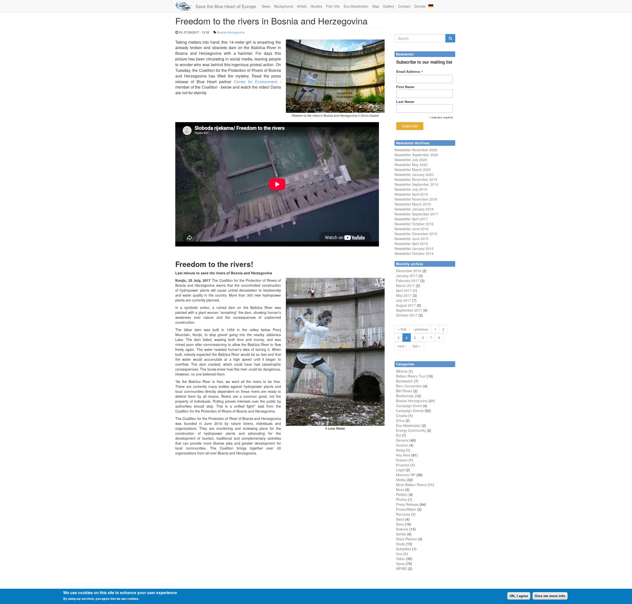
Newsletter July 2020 (411, 159)
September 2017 (424, 213)
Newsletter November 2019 (416, 179)
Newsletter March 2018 (413, 204)
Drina (400, 420)
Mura (400, 489)
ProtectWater (406, 509)
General (402, 440)
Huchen (402, 445)
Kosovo (402, 459)
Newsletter (403, 213)
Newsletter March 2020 (413, 169)
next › (401, 345)
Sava (400, 524)
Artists (302, 6)
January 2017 (406, 275)
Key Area (403, 455)
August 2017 (406, 305)
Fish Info (333, 6)
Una (399, 553)
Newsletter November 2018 (416, 199)
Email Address (409, 71)
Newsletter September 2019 (416, 184)
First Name (405, 87)
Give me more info (550, 596)
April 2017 (404, 290)
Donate (420, 6)
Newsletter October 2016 (414, 223)
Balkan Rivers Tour (411, 376)
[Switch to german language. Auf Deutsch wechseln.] (431, 5)
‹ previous (420, 329)
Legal (400, 469)
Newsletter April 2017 (411, 218)
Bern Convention (409, 385)
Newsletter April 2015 (411, 243)
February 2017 (407, 280)
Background (283, 6)
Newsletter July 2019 (411, 189)
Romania (403, 514)
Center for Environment (255, 81)
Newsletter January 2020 (414, 174)
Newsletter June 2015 (412, 238)
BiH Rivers (404, 390)
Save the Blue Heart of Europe (226, 6)
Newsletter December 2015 (416, 233)
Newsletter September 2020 (416, 154)
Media (401, 479)
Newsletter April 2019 (411, 194)
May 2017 (404, 295)
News (266, 6)
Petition (402, 494)
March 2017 (405, 285)
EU (398, 435)
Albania (402, 371)
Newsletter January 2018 (414, 209)
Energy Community (411, 430)
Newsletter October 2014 (414, 253)
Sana (400, 519)
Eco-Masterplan (356, 6)
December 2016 (408, 270)
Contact (404, 6)
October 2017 (406, 315)
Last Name (405, 102)
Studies (316, 6)
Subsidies (403, 548)
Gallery (388, 6)
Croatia (401, 415)
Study (400, 543)
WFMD (401, 568)
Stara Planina (406, 538)
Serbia (401, 533)
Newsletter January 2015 (414, 248)
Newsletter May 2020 (411, 164)
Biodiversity (405, 395)
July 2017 (403, 300)
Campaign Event (409, 405)
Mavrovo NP (405, 474)
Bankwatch (404, 380)
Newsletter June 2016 (412, 228)
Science (402, 529)
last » (417, 345)
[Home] (185, 6)
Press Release (407, 504)
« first (402, 329)
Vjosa (400, 563)
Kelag (400, 450)
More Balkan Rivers (411, 484)
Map (375, 6)
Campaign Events (410, 410)
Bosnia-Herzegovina (231, 32)
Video (400, 558)
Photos (401, 499)
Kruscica (402, 464)
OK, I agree (519, 596)
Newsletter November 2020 (416, 149)
